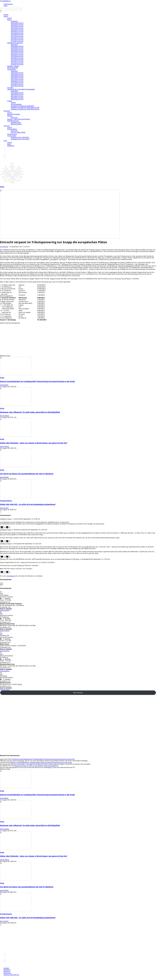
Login (5, 6)
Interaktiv (7, 111)
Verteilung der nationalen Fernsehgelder (21, 89)
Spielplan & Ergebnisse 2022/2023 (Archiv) (25, 109)
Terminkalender (12, 68)
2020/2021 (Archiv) (17, 31)
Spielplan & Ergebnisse (15, 43)
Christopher (4, 247)
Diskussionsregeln (13, 114)
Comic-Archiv (11, 136)
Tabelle (13, 103)
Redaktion (10, 146)
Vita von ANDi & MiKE (18, 132)
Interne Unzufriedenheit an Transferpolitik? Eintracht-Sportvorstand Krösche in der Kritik (44, 759)
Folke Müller (4, 385)
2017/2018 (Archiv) (17, 36)
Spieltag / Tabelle (13, 66)
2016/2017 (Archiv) (17, 38)
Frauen (9, 101)
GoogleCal (5, 610)
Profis (2, 187)
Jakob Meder (4, 477)
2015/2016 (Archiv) (17, 39)
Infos (5, 141)
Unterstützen (8, 4)
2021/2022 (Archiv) (17, 30)
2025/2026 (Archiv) (17, 23)
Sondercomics (12, 134)
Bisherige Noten (16, 124)
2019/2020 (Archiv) (17, 33)
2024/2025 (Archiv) (17, 25)
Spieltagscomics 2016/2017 (20, 137)
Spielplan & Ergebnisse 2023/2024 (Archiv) (25, 107)
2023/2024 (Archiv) (17, 26)
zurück (9, 18)
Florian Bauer (4, 416)
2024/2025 (14, 91)
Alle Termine (78, 693)
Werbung (7, 971)
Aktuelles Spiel (16, 122)
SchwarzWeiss (12, 129)
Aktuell (6, 15)
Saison (6, 16)
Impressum (7, 973)
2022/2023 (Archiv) (17, 28)
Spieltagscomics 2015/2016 (20, 139)
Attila (9, 144)
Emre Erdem (4, 508)
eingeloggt (10, 576)
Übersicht (14, 118)
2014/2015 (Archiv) (17, 41)
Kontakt (6, 968)
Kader (9, 20)
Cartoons (7, 126)
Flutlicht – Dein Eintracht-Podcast (18, 119)
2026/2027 (14, 21)
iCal (1, 610)
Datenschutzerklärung (11, 975)
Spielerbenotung (13, 121)
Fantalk (9, 116)
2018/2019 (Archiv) (17, 35)
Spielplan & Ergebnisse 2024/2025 (22, 106)
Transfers (10, 88)
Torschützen (11, 69)
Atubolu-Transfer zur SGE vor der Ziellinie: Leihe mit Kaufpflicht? (36, 766)
